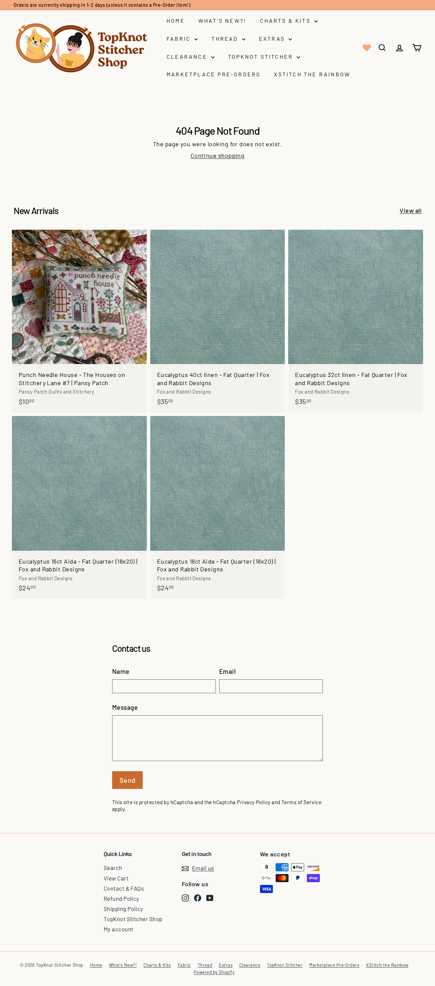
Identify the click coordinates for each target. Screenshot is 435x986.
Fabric (180, 38)
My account (119, 929)
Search (113, 867)
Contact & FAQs (124, 888)
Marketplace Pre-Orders (213, 74)
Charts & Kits (286, 20)
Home (176, 20)
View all (410, 210)
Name (120, 671)
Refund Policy (121, 898)
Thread (225, 38)
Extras (273, 38)
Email (227, 671)
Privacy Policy (253, 802)
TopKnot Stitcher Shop (133, 918)
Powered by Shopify (214, 972)
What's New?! (222, 20)
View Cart (116, 878)
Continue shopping (218, 155)
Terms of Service (301, 802)
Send (128, 780)
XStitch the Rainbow (312, 74)
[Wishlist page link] (366, 48)
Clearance (188, 56)
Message (125, 707)
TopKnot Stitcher (261, 56)
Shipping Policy (123, 908)
